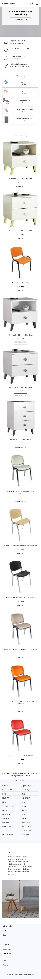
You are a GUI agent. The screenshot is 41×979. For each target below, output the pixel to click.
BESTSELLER (7, 790)
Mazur (4, 802)
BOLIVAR (5, 822)
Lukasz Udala (26, 830)
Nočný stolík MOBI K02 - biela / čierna (20, 387)
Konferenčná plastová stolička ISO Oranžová (20, 283)
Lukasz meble (7, 826)
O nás (5, 960)
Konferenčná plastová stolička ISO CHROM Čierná (21, 597)
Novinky (5, 930)
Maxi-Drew (6, 814)
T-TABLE (5, 830)
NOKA (4, 794)
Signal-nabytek (27, 786)
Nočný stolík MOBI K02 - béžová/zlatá (21, 231)
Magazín (6, 944)
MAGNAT (5, 798)
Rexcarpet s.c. (26, 826)
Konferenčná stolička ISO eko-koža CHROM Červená (20, 756)
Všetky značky (8, 926)
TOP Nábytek (26, 790)
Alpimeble (5, 818)
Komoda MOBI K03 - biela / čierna (20, 439)
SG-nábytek (26, 822)
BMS (23, 794)
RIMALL (24, 810)
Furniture (5, 810)
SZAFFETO (26, 814)
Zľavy (5, 935)
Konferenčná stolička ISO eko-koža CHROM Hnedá (20, 650)
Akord (24, 806)
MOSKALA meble (8, 835)
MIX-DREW (26, 798)
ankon (24, 802)
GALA (24, 818)
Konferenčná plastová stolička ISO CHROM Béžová (20, 545)
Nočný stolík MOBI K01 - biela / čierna (20, 335)
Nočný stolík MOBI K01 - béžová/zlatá (21, 178)
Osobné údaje (7, 953)
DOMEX (5, 786)
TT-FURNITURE (8, 806)
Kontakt (5, 965)
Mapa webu (7, 949)
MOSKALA (25, 835)
